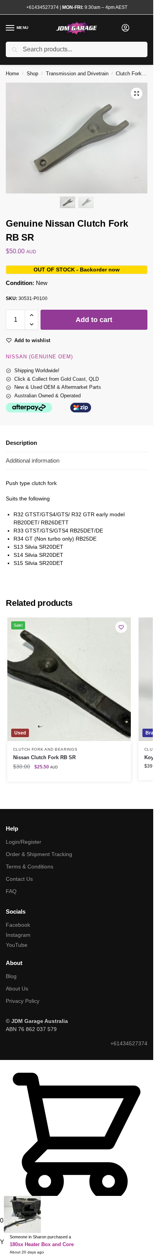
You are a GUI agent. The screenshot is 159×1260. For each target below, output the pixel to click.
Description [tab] (21, 442)
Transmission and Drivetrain (77, 73)
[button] (136, 93)
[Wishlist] (121, 627)
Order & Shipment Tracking (39, 854)
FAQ (11, 891)
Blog (11, 976)
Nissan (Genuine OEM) (39, 357)
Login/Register (23, 842)
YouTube (16, 945)
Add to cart (94, 320)
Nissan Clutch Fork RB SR (44, 757)
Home (12, 73)
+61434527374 (42, 7)
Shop (32, 73)
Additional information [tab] (32, 460)
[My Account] (125, 28)
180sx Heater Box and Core (42, 1244)
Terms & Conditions (29, 866)
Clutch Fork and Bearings (45, 749)
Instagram (18, 935)
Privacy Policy (22, 1001)
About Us (17, 988)
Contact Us (19, 879)
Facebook (18, 925)
